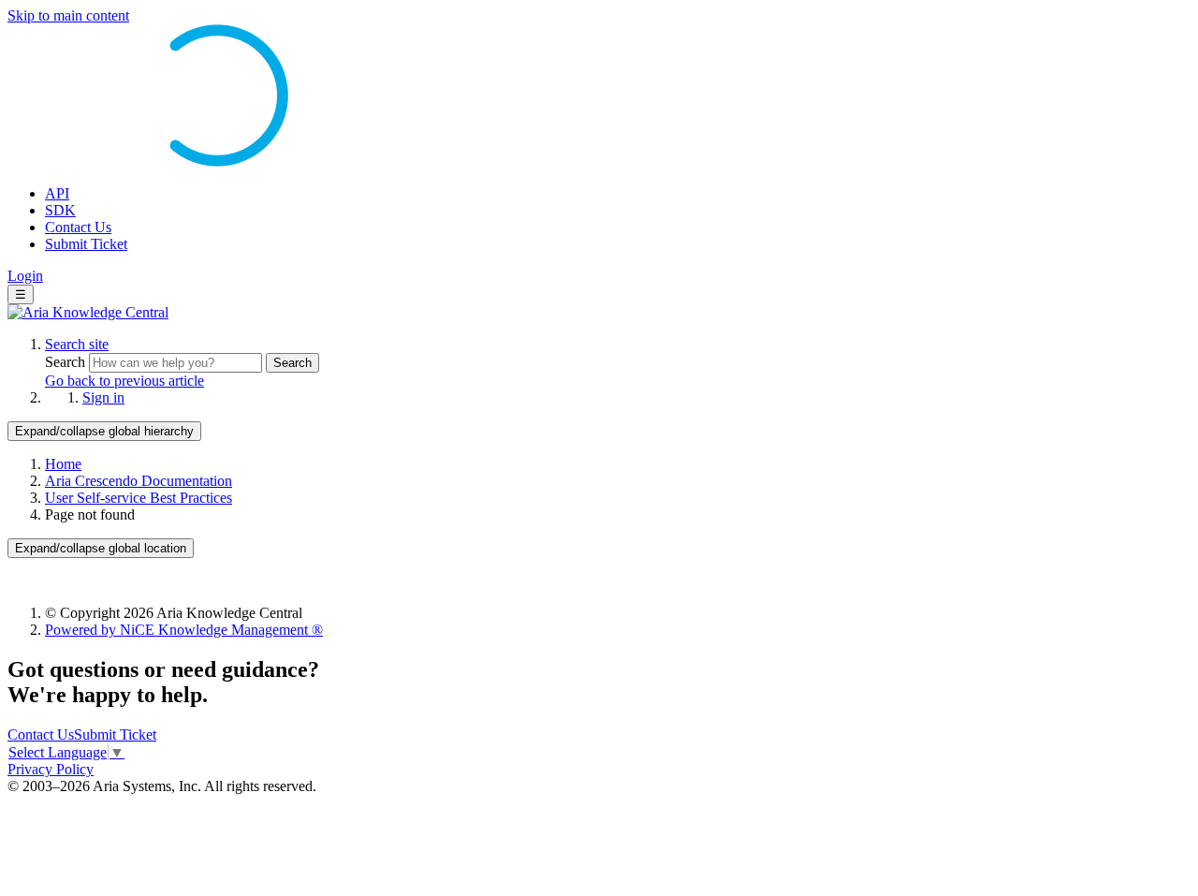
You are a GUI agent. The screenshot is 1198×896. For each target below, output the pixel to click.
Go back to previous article (124, 381)
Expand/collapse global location (100, 548)
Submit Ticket (86, 244)
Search (67, 362)
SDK (60, 210)
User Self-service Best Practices (138, 498)
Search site (77, 344)
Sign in (103, 397)
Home (63, 464)
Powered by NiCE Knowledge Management (184, 630)
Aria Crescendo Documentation (138, 481)
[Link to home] (87, 312)
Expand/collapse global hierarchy (104, 431)
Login (25, 276)
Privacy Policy (50, 769)
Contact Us (78, 227)
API (57, 193)
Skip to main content (68, 15)
